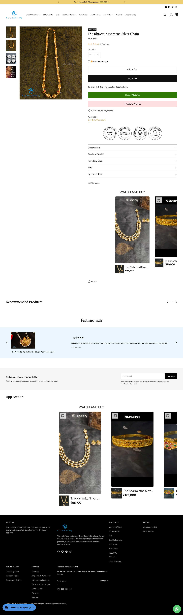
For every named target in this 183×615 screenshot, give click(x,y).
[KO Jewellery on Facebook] (166, 7)
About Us (113, 553)
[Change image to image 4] (11, 72)
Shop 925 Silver (115, 527)
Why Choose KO (150, 527)
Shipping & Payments (41, 576)
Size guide (95, 183)
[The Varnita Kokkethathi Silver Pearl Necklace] (35, 340)
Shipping (103, 87)
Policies (35, 593)
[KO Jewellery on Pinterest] (172, 7)
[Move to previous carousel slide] (169, 302)
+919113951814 (104, 2)
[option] (132, 234)
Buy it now (132, 78)
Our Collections (115, 540)
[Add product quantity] (97, 54)
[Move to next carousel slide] (175, 302)
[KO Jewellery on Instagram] (169, 7)
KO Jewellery (23, 604)
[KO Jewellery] (14, 15)
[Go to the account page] (170, 14)
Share (94, 281)
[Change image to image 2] (11, 45)
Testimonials (148, 531)
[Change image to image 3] (11, 58)
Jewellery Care (12, 571)
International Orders (40, 580)
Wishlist (112, 557)
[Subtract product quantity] (90, 54)
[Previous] (58, 2)
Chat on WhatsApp (132, 95)
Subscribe (104, 581)
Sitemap (35, 597)
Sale (110, 536)
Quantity (92, 49)
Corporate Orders (13, 580)
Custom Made (12, 576)
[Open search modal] (165, 14)
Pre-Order (113, 548)
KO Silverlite (114, 531)
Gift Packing (37, 589)
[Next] (124, 2)
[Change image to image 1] (11, 32)
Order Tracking (115, 561)
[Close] (177, 596)
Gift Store (113, 544)
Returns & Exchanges (41, 584)
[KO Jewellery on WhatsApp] (176, 7)
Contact (35, 571)
